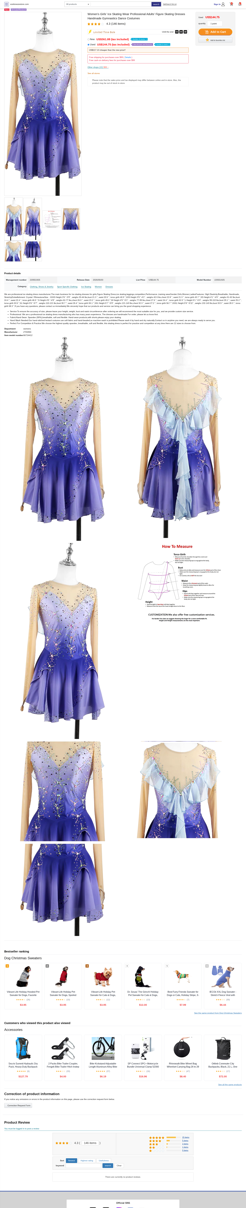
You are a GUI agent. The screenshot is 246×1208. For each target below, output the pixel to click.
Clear (119, 1165)
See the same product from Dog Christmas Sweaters (218, 1013)
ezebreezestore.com (19, 4)
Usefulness (104, 1160)
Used (129, 44)
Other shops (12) (98, 67)
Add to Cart (218, 31)
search (156, 4)
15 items (185, 1137)
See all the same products (230, 1084)
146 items (90, 1143)
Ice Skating (86, 287)
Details (128, 57)
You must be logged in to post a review (21, 1128)
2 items (185, 1144)
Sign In (217, 4)
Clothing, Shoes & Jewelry (41, 287)
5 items (185, 1141)
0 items (185, 1150)
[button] (240, 4)
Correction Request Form (19, 1105)
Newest (71, 1160)
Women (98, 287)
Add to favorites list (217, 40)
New (118, 39)
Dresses (109, 287)
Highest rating (87, 1160)
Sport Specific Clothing (67, 287)
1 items (185, 1147)
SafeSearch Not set (170, 4)
